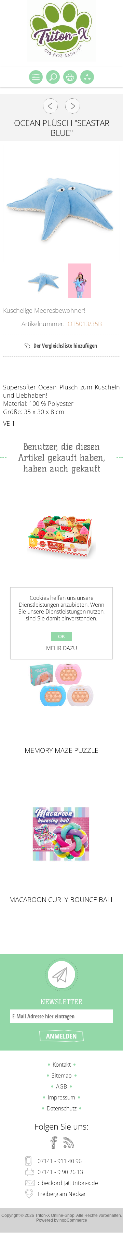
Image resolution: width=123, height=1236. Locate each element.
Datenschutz (62, 1108)
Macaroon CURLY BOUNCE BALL (61, 900)
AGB (61, 1086)
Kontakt (62, 1064)
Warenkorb (70, 77)
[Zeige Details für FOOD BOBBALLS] (62, 536)
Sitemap (62, 1075)
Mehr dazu (61, 648)
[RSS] (69, 1142)
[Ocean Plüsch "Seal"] (50, 106)
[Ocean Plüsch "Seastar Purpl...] (72, 106)
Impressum (61, 1097)
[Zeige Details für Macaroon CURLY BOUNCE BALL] (62, 834)
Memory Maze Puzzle (61, 750)
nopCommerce (73, 1220)
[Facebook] (54, 1142)
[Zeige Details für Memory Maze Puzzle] (62, 685)
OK (61, 636)
